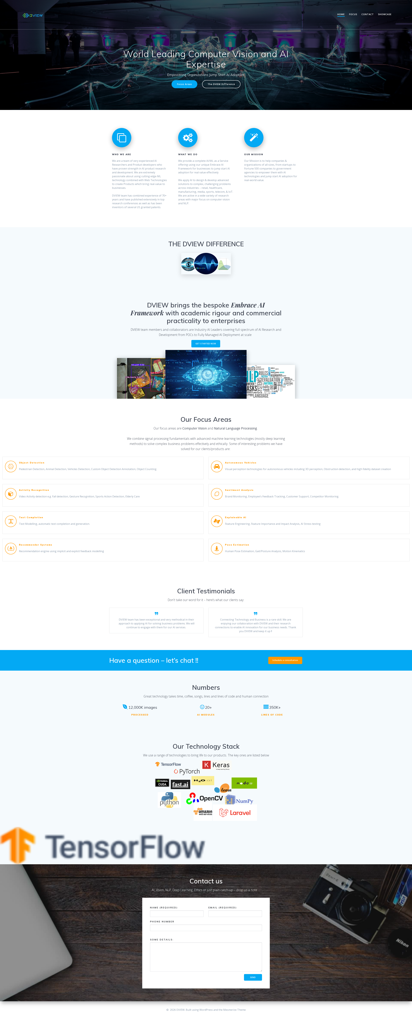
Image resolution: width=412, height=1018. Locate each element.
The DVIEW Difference (221, 84)
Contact (367, 14)
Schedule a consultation (285, 660)
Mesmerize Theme (234, 1010)
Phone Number (162, 921)
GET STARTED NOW (206, 343)
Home (341, 14)
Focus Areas (184, 84)
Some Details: (162, 939)
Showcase (385, 14)
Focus (353, 14)
